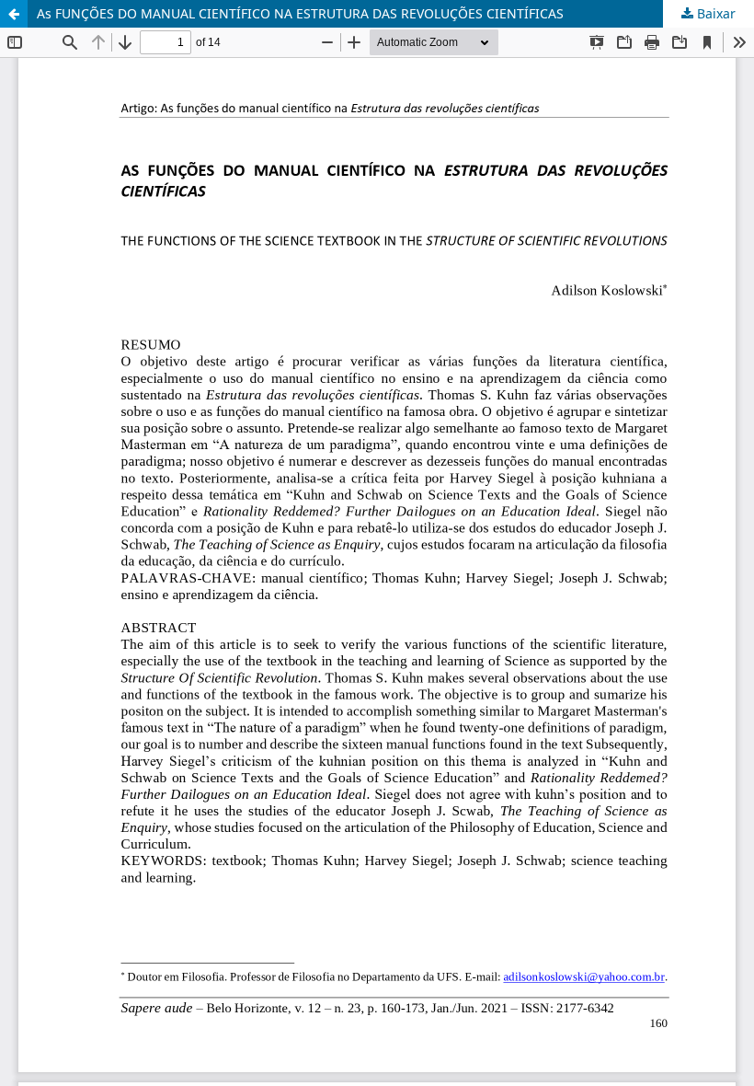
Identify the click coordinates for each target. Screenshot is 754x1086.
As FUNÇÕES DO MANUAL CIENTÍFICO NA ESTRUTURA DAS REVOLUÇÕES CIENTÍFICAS (300, 13)
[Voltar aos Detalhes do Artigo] (14, 14)
